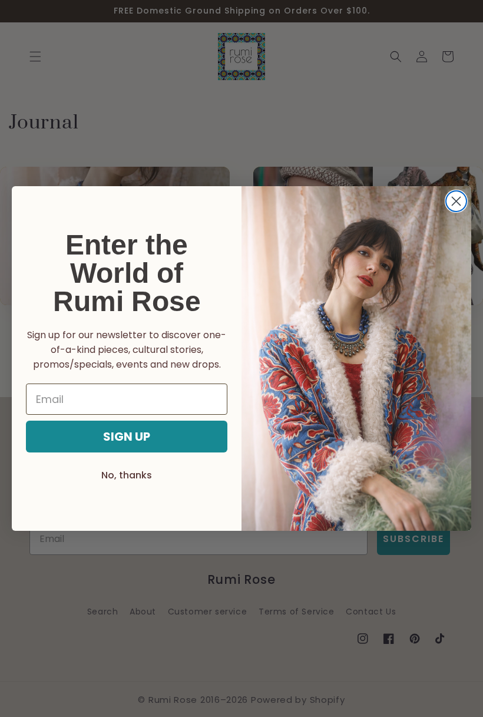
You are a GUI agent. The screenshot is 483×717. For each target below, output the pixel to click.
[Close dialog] (456, 201)
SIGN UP (126, 436)
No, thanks (126, 475)
